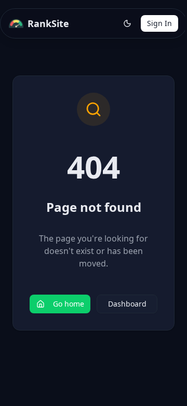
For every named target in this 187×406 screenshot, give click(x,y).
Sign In (159, 23)
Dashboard (127, 304)
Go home (68, 304)
